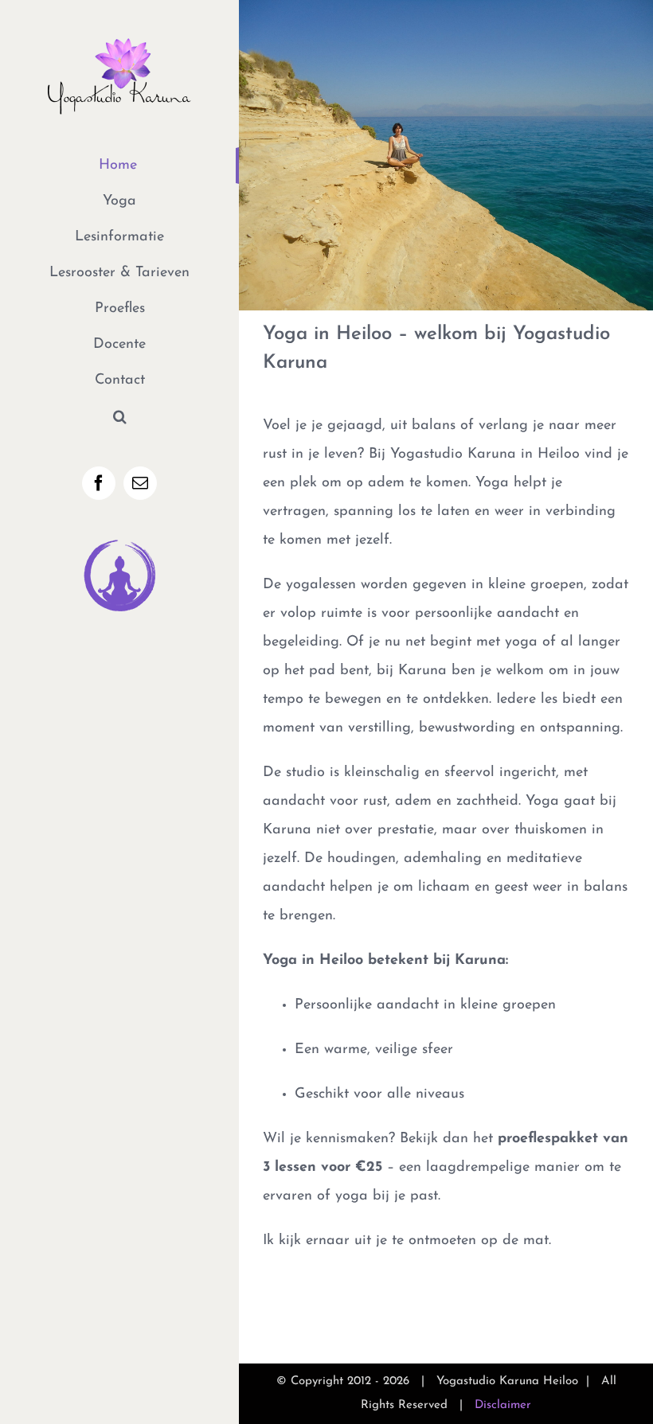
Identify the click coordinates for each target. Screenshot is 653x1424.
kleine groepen (536, 585)
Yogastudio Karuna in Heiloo (485, 454)
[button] (119, 417)
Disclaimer (503, 1405)
